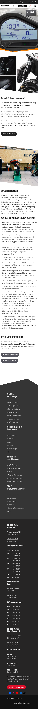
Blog (21, 2)
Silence (10, 406)
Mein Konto (12, 501)
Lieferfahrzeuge (13, 465)
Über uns (27, 2)
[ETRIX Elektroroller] (5, 6)
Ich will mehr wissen (9, 134)
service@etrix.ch (12, 645)
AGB (9, 511)
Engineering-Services (15, 481)
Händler (11, 2)
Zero (9, 402)
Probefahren (22, 6)
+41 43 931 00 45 (12, 539)
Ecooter (10, 409)
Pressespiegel (12, 449)
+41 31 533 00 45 (12, 595)
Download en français (9, 361)
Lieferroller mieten (14, 468)
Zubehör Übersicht (14, 415)
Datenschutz (18, 703)
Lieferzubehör (13, 422)
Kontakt (34, 2)
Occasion (4, 2)
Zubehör (15, 402)
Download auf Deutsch (10, 354)
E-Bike (10, 412)
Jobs (16, 2)
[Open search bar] (35, 6)
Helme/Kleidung (13, 419)
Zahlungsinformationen (16, 508)
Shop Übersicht (13, 495)
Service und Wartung (15, 478)
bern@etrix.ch (12, 597)
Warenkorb (12, 498)
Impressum (27, 703)
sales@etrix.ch (12, 541)
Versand (11, 505)
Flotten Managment (15, 475)
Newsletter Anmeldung (17, 687)
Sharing (10, 472)
